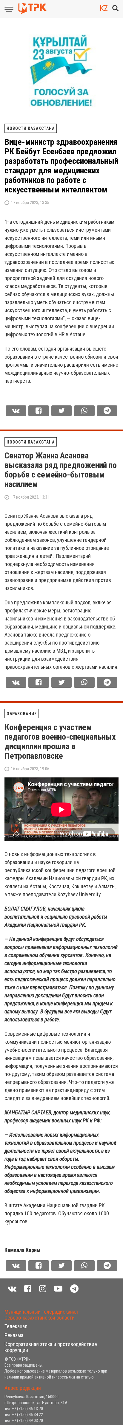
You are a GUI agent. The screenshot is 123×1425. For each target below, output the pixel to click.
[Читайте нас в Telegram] (74, 1289)
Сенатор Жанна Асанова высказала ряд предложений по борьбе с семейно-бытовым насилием (60, 470)
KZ (104, 8)
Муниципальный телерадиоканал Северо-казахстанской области (41, 1315)
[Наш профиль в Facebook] (27, 1289)
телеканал (15, 1326)
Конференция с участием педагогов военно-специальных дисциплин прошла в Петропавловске (60, 741)
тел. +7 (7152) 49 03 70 (23, 1420)
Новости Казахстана (31, 128)
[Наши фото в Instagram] (42, 1289)
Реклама (13, 1335)
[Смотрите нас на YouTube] (58, 1289)
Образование (22, 713)
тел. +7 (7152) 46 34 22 (23, 1414)
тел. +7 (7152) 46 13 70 (23, 1408)
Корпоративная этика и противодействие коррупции (50, 1347)
